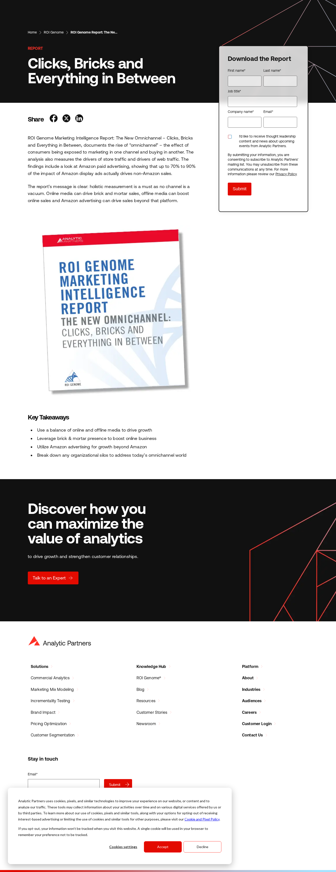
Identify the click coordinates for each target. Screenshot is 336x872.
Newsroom (146, 723)
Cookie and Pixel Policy (201, 819)
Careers (249, 712)
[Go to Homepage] (60, 641)
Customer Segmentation (53, 735)
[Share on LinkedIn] (79, 118)
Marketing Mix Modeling (52, 689)
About (248, 678)
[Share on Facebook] (54, 118)
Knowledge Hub (151, 666)
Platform (250, 666)
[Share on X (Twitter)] (66, 118)
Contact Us (252, 735)
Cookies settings (123, 847)
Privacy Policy (286, 174)
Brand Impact (43, 712)
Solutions (39, 666)
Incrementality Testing (50, 700)
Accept (162, 847)
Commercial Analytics (50, 678)
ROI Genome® (149, 678)
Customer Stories (152, 712)
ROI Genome (54, 32)
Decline (202, 847)
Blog (141, 689)
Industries (251, 689)
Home (32, 32)
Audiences (251, 700)
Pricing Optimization (49, 723)
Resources (146, 700)
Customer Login (257, 723)
